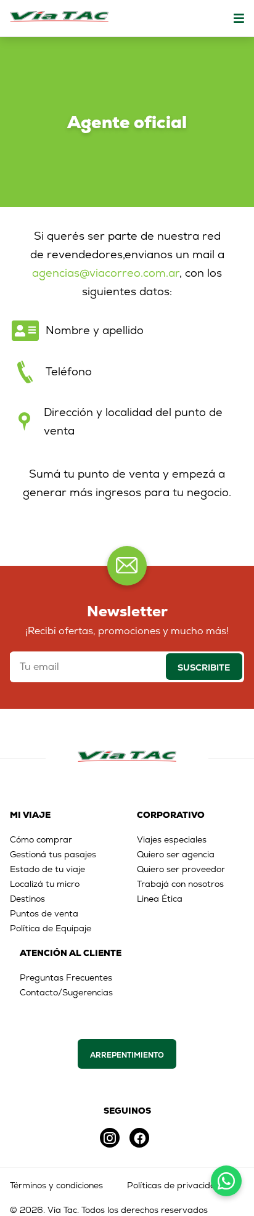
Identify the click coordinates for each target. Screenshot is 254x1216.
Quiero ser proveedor (181, 869)
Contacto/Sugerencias (66, 992)
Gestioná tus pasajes (53, 854)
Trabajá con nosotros (180, 883)
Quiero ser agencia (176, 854)
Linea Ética (159, 898)
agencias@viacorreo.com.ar (105, 273)
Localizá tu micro (45, 883)
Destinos (27, 898)
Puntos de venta (44, 913)
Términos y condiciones (56, 1185)
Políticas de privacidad (174, 1185)
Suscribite (204, 667)
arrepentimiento (127, 1055)
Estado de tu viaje (47, 869)
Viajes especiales (172, 839)
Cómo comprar (41, 839)
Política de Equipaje (50, 928)
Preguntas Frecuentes (66, 977)
